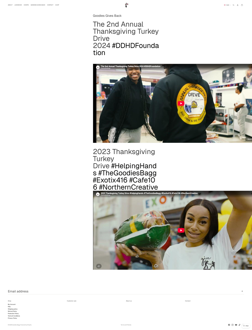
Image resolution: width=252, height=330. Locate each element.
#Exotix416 (110, 180)
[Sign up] (242, 291)
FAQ (9, 307)
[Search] (233, 5)
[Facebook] (229, 325)
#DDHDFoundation (126, 49)
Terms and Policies (126, 325)
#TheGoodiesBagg (127, 172)
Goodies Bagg (16, 325)
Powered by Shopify (26, 325)
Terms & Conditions (14, 316)
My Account (11, 304)
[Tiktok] (239, 325)
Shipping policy (13, 309)
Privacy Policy (12, 318)
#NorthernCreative (128, 187)
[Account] (237, 5)
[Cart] (242, 5)
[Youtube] (236, 325)
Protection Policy (13, 313)
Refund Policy (12, 311)
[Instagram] (232, 325)
